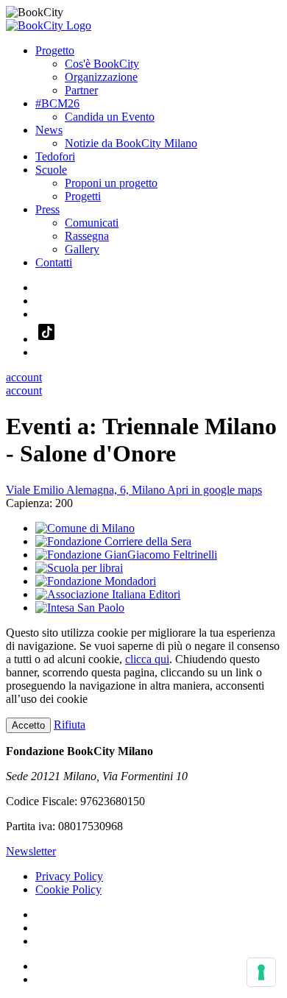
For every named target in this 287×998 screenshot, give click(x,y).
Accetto (28, 725)
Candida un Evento (110, 116)
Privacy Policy (69, 876)
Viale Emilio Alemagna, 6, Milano (134, 490)
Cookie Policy (68, 889)
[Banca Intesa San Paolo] (79, 607)
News (49, 130)
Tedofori (55, 156)
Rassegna (87, 236)
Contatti (53, 262)
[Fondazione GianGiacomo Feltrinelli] (126, 554)
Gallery (82, 249)
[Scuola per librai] (79, 568)
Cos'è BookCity (102, 63)
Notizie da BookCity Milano (131, 143)
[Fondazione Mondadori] (95, 581)
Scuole (51, 169)
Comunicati (91, 222)
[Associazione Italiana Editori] (107, 594)
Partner (81, 90)
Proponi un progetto (111, 183)
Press (47, 209)
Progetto (54, 50)
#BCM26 (57, 103)
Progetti (83, 196)
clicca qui (147, 659)
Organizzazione (101, 77)
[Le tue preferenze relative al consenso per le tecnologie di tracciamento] (261, 972)
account (24, 377)
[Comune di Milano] (85, 528)
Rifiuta (69, 724)
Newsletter (31, 851)
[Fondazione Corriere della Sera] (113, 541)
